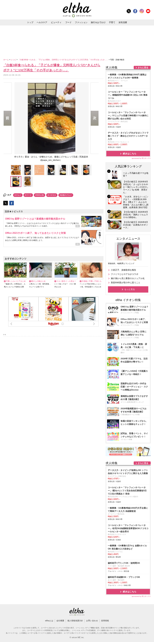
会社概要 (60, 621)
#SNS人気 (39, 195)
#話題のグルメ (66, 195)
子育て (112, 22)
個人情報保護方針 (75, 621)
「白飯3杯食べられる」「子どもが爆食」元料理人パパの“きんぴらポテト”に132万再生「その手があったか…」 (63, 60)
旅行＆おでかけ (98, 22)
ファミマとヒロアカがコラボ (124, 274)
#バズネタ (52, 195)
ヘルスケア (42, 22)
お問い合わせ (92, 621)
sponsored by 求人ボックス (141, 158)
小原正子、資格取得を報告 (123, 270)
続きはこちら (129, 153)
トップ (30, 22)
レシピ (14, 60)
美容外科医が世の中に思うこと (125, 282)
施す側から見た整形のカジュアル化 (128, 278)
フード (68, 22)
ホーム (6, 60)
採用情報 (105, 621)
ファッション (81, 22)
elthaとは (49, 621)
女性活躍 (123, 22)
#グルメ (18, 195)
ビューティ (56, 22)
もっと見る (129, 289)
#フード (28, 195)
